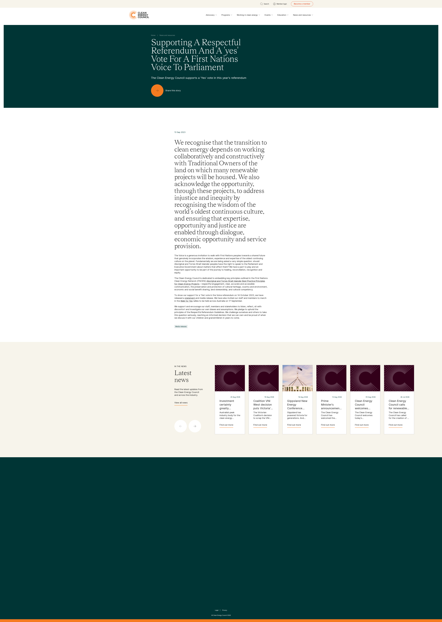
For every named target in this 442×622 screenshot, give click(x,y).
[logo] (139, 14)
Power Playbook (181, 520)
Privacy (224, 610)
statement (190, 298)
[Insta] (214, 497)
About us (155, 523)
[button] (195, 426)
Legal (216, 610)
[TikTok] (230, 497)
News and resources (302, 15)
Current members (158, 528)
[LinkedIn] (218, 497)
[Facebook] (210, 497)
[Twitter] (222, 497)
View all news (181, 402)
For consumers (204, 526)
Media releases (181, 326)
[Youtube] (226, 497)
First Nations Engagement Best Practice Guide (182, 537)
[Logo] (221, 485)
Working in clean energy (247, 15)
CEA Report (179, 515)
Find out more (226, 425)
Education (281, 15)
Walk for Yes (186, 301)
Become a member (302, 4)
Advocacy (210, 15)
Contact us (156, 517)
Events (267, 15)
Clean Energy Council (220, 615)
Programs (225, 15)
